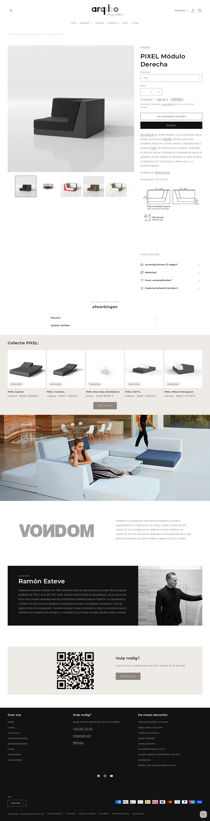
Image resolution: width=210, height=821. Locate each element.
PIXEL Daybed (16, 392)
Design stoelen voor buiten (150, 727)
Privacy (11, 749)
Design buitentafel (146, 738)
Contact (11, 727)
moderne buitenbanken (148, 733)
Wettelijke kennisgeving (120, 814)
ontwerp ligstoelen (146, 743)
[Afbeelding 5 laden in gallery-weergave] (70, 186)
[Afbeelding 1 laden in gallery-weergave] (25, 186)
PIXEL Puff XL (133, 392)
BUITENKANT (14, 35)
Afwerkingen (145, 72)
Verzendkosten (167, 104)
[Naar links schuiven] (11, 186)
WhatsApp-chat (128, 676)
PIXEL (154, 148)
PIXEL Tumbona (56, 392)
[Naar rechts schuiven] (130, 186)
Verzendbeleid (14, 754)
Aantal (143, 86)
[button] (11, 10)
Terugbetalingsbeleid (55, 814)
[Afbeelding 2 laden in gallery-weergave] (48, 186)
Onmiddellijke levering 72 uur (151, 749)
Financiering (13, 733)
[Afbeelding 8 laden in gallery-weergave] (116, 186)
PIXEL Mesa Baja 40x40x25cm (103, 392)
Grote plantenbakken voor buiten (153, 722)
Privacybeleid (70, 814)
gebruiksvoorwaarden (17, 743)
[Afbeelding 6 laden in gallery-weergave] (93, 186)
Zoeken (11, 722)
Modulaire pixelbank (31, 35)
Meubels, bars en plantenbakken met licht (157, 765)
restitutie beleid (15, 760)
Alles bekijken (105, 405)
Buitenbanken (144, 760)
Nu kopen (171, 125)
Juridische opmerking (18, 738)
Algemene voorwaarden (87, 814)
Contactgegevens (138, 814)
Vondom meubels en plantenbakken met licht (159, 754)
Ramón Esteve (162, 172)
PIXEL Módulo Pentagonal (178, 392)
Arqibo (16, 814)
